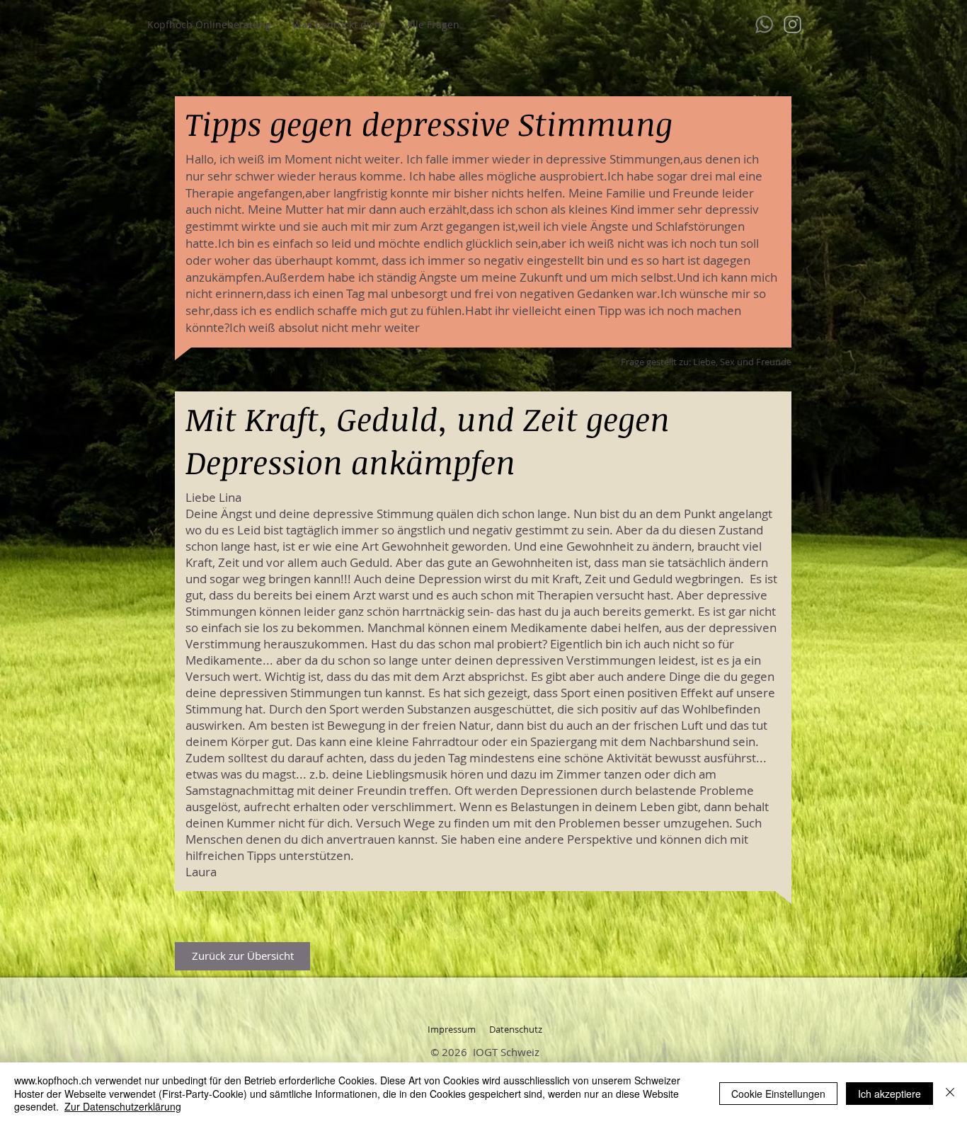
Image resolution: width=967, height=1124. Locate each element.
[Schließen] (950, 1093)
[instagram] (792, 24)
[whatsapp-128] (764, 24)
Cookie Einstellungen (778, 1093)
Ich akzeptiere (889, 1093)
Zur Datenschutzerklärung (122, 1106)
